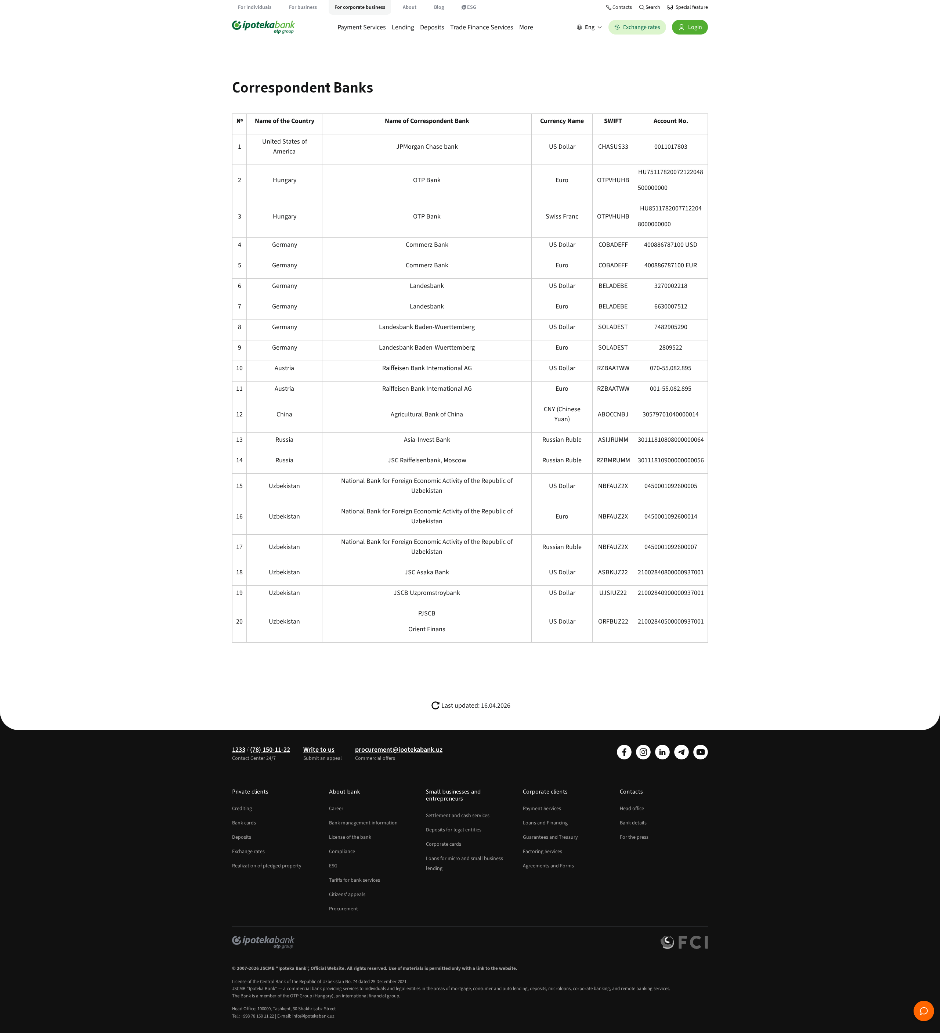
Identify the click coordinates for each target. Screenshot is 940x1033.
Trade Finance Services (481, 27)
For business (303, 7)
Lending (403, 27)
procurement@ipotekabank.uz (398, 749)
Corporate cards (443, 844)
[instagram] (643, 752)
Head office (632, 808)
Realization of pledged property (266, 866)
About (409, 7)
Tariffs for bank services (354, 880)
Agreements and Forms (548, 866)
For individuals (254, 7)
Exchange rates (248, 851)
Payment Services (361, 27)
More (526, 27)
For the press (634, 837)
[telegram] (681, 752)
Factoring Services (542, 851)
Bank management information (363, 823)
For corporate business (360, 7)
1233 (238, 749)
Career (336, 808)
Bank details (633, 823)
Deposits (432, 27)
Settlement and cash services (457, 815)
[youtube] (700, 752)
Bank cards (244, 823)
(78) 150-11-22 (270, 749)
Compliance (342, 851)
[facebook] (624, 752)
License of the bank (350, 837)
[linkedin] (662, 752)
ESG (471, 7)
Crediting (242, 808)
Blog (439, 7)
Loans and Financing (545, 823)
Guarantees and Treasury (550, 837)
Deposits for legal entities (453, 830)
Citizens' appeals (347, 894)
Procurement (343, 909)
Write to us (319, 749)
